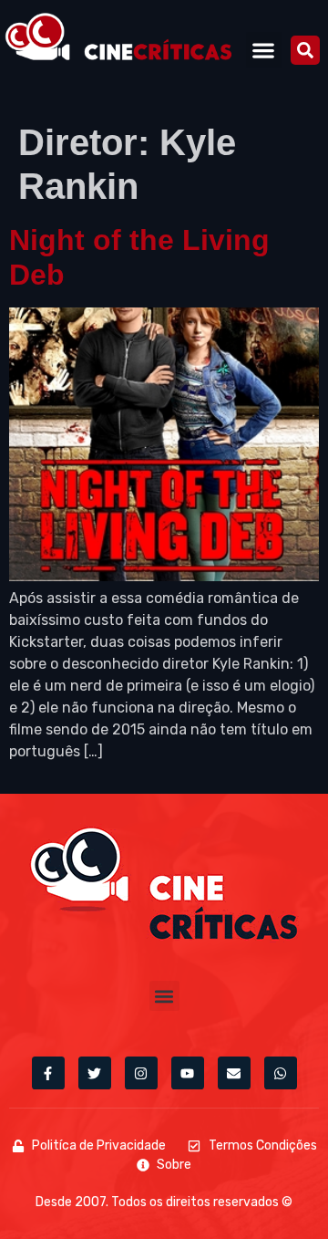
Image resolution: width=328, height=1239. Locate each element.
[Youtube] (187, 1073)
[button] (264, 50)
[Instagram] (141, 1073)
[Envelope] (234, 1073)
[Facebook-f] (48, 1073)
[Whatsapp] (280, 1073)
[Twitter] (94, 1073)
